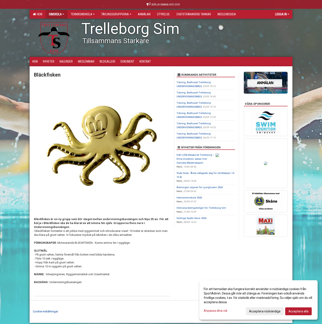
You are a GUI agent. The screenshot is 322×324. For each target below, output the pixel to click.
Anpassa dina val (215, 310)
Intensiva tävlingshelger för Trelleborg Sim (201, 208)
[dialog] (258, 300)
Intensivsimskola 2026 (189, 197)
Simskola (55, 14)
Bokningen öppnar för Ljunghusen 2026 (200, 187)
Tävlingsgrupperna (115, 14)
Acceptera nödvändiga (264, 311)
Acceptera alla (298, 311)
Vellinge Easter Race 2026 (191, 218)
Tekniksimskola (81, 14)
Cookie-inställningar (45, 311)
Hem (38, 14)
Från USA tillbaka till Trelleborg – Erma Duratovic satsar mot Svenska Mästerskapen (195, 159)
